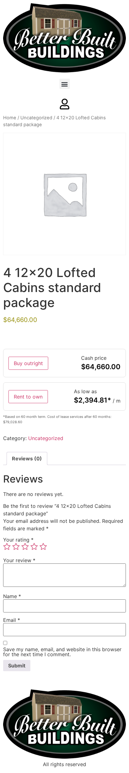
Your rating (18, 539)
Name (12, 596)
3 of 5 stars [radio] (25, 546)
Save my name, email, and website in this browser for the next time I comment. (62, 652)
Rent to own (28, 397)
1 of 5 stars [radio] (7, 546)
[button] (64, 84)
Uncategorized (36, 118)
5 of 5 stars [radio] (43, 546)
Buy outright (28, 363)
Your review (19, 560)
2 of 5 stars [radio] (16, 546)
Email (11, 619)
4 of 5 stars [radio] (34, 546)
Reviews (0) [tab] (27, 458)
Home (9, 118)
